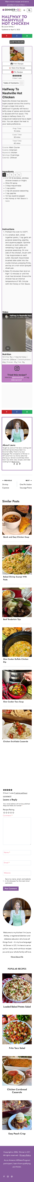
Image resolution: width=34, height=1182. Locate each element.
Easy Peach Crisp (17, 1133)
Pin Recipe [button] (18, 72)
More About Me (17, 957)
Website (7, 873)
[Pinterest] (12, 1176)
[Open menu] (24, 10)
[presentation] (17, 520)
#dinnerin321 (16, 380)
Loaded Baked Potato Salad (17, 1006)
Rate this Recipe (18, 68)
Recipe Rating (8, 810)
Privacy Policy (25, 1155)
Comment (7, 815)
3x (11, 175)
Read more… (16, 462)
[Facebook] (4, 1176)
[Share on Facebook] (17, 36)
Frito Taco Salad (17, 1048)
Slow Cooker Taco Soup (13, 701)
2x (8, 175)
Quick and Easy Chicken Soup (16, 537)
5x (19, 175)
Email (7, 863)
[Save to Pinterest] (7, 36)
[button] (13, 76)
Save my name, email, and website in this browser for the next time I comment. (18, 881)
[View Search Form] (29, 10)
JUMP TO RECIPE (17, 42)
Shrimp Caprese (7, 484)
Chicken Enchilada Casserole (15, 741)
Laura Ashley (9, 27)
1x (4, 175)
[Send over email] (27, 36)
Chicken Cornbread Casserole (17, 1091)
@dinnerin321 (18, 377)
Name (7, 852)
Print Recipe (18, 64)
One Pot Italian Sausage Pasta (26, 484)
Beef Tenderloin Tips (12, 619)
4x (15, 175)
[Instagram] (8, 1176)
